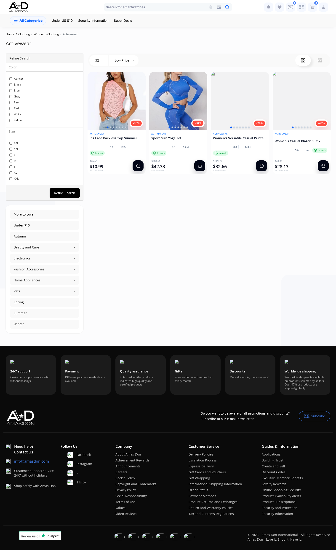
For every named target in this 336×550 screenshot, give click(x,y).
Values (120, 508)
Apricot (18, 79)
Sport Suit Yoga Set (166, 138)
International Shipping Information (215, 484)
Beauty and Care (26, 247)
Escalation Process (203, 460)
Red (16, 108)
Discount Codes (273, 472)
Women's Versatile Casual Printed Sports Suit (239, 138)
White (17, 114)
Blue (17, 90)
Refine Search (64, 193)
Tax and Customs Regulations (211, 514)
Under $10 (22, 225)
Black (17, 84)
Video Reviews (126, 514)
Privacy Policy (125, 490)
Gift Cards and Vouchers (207, 472)
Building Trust (272, 460)
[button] (108, 127)
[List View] (320, 60)
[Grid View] (303, 60)
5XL (16, 149)
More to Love (23, 214)
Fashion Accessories (29, 269)
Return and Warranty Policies (211, 508)
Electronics (22, 258)
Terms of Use (125, 502)
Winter (19, 324)
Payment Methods (202, 496)
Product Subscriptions (279, 502)
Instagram (80, 464)
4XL (16, 143)
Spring (19, 302)
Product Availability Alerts (281, 496)
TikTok (80, 482)
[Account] (323, 7)
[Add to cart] (138, 165)
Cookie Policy (125, 478)
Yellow (18, 120)
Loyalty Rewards (274, 484)
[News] (268, 7)
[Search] (211, 7)
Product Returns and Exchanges (213, 502)
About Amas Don (128, 454)
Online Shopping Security (281, 490)
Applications (271, 454)
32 (97, 60)
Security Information (277, 514)
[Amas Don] (18, 7)
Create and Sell (273, 466)
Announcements (128, 466)
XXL (16, 179)
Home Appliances (27, 280)
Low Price (122, 60)
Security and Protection (279, 508)
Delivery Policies (201, 454)
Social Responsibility (131, 496)
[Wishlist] (279, 7)
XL (15, 173)
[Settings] (301, 7)
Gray (17, 96)
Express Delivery (201, 466)
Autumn (20, 236)
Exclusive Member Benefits (282, 478)
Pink (16, 102)
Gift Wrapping (199, 478)
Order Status (198, 490)
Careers (121, 472)
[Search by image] (219, 7)
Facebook (80, 455)
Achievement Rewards (132, 460)
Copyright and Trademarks (135, 484)
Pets (17, 291)
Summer (20, 313)
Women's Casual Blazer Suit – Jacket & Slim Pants (297, 141)
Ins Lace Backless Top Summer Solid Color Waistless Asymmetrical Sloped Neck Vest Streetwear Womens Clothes (114, 138)
